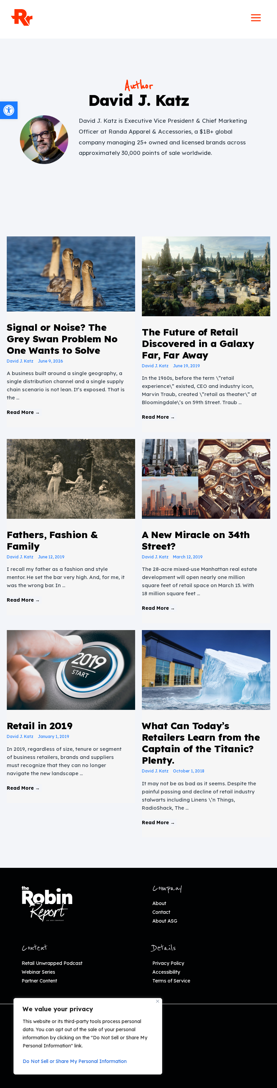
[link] (9, 110)
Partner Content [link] (39, 981)
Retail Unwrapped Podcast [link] (52, 963)
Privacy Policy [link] (168, 963)
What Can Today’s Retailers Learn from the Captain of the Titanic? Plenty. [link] (201, 743)
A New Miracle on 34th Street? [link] (196, 540)
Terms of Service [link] (171, 981)
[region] (88, 1036)
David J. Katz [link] (20, 361)
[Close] (157, 1001)
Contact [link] (161, 912)
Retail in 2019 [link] (39, 726)
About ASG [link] (164, 921)
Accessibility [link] (166, 972)
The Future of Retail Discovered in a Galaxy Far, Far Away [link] (198, 343)
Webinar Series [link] (38, 972)
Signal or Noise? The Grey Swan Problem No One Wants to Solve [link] (62, 338)
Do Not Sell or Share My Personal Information (75, 1061)
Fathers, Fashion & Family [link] (52, 540)
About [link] (159, 903)
